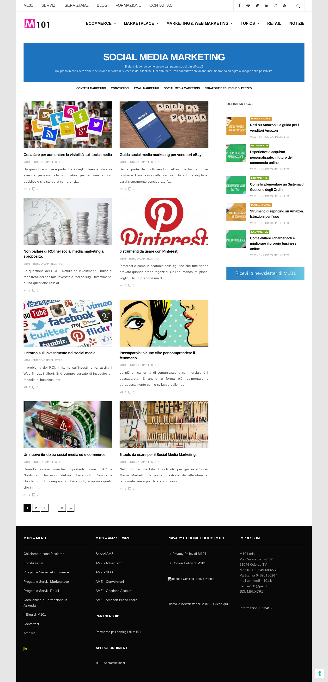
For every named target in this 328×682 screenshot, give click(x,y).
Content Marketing (91, 88)
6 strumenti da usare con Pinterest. (149, 251)
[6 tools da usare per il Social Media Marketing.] (164, 424)
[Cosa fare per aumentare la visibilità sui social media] (68, 124)
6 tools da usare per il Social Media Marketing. (158, 455)
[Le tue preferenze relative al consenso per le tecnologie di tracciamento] (319, 673)
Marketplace (139, 23)
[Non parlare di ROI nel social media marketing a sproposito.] (68, 221)
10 (62, 508)
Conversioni (120, 88)
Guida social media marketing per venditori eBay (160, 155)
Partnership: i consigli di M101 (118, 632)
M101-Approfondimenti (111, 663)
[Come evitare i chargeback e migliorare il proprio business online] (236, 239)
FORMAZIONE (128, 5)
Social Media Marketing (182, 88)
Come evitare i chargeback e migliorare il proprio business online (273, 243)
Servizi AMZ (77, 5)
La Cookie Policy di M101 (187, 563)
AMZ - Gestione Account (114, 591)
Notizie (296, 23)
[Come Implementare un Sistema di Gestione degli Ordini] (236, 185)
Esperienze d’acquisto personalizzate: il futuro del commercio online (271, 157)
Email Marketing (146, 88)
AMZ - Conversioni (110, 581)
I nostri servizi (34, 563)
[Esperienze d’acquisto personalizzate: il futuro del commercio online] (236, 153)
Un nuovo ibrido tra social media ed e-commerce (64, 455)
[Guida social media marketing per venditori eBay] (164, 124)
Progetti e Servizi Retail (41, 591)
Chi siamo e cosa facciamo (44, 554)
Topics (248, 23)
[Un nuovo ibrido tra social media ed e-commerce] (68, 424)
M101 (28, 5)
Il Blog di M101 (35, 614)
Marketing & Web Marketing (197, 23)
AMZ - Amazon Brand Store (116, 600)
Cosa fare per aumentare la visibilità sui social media (68, 155)
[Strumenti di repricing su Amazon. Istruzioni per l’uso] (236, 212)
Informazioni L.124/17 (256, 608)
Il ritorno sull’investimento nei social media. (60, 353)
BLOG (102, 5)
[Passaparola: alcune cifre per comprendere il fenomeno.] (164, 323)
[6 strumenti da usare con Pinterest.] (164, 221)
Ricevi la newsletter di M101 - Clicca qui (198, 604)
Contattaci (31, 624)
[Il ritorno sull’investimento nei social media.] (68, 323)
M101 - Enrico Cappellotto (43, 162)
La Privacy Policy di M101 (187, 554)
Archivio (30, 633)
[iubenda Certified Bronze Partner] (192, 585)
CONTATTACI (161, 5)
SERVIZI (48, 5)
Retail (274, 23)
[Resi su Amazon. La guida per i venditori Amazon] (236, 126)
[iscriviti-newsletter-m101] (265, 273)
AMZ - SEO (104, 572)
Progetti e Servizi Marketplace (46, 581)
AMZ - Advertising (109, 563)
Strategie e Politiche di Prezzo (228, 88)
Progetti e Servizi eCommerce (46, 572)
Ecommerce (99, 23)
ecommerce (259, 145)
